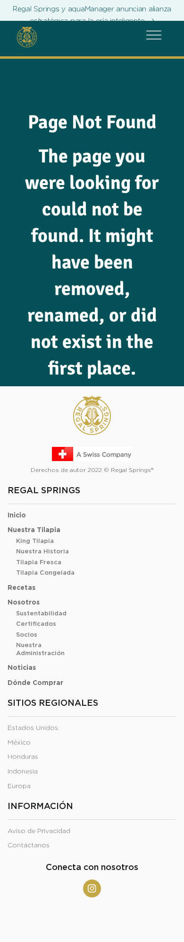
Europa (19, 786)
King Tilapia (35, 541)
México (19, 742)
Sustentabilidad (41, 614)
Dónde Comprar (35, 683)
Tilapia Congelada (45, 573)
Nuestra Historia (42, 552)
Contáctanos (29, 845)
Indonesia (23, 771)
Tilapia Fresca (38, 563)
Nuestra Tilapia (34, 530)
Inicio (17, 515)
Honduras (23, 757)
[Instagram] (92, 889)
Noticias (22, 668)
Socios (26, 635)
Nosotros (24, 602)
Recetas (21, 588)
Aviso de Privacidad (39, 831)
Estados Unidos (33, 728)
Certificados (36, 624)
